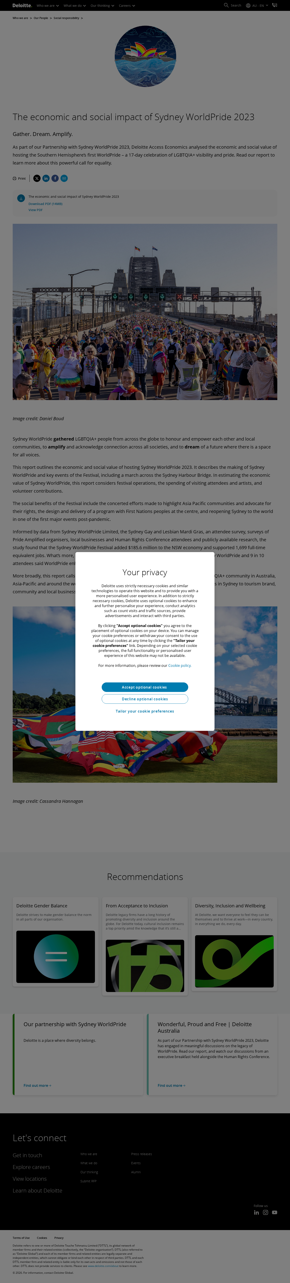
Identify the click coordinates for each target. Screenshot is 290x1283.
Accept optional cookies (145, 687)
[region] (145, 641)
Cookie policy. (179, 665)
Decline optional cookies (145, 698)
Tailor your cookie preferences (145, 711)
